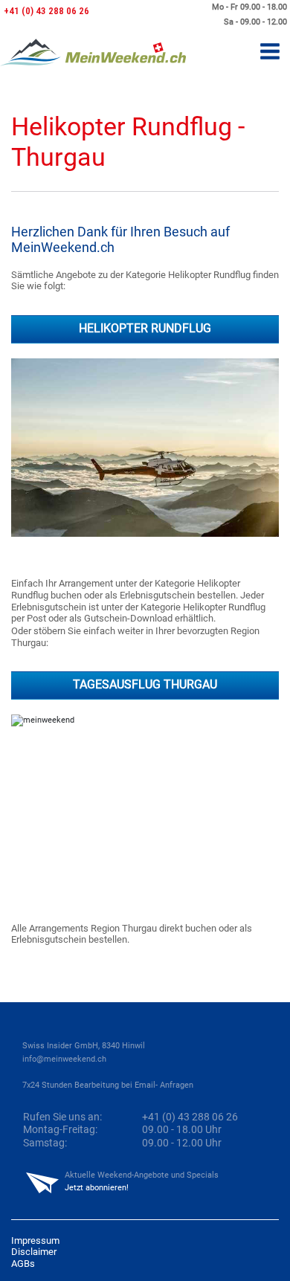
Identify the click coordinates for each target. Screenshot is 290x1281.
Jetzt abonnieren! (97, 1188)
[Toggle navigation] (270, 52)
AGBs (23, 1263)
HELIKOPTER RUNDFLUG (145, 328)
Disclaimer (34, 1251)
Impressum (35, 1240)
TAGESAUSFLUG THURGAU (145, 684)
